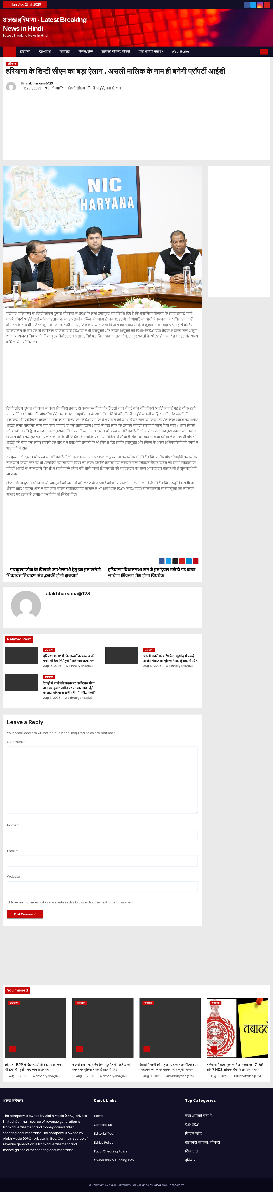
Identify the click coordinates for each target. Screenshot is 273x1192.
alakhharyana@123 (39, 83)
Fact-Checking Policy (111, 1151)
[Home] (9, 52)
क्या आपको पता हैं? (151, 52)
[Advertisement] (126, 126)
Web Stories (181, 52)
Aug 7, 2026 (219, 1076)
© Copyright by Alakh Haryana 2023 (112, 1185)
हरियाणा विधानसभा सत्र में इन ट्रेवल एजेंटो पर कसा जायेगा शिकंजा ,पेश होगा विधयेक (151, 572)
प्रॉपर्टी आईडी (95, 88)
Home (98, 1116)
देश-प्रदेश (45, 52)
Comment (16, 741)
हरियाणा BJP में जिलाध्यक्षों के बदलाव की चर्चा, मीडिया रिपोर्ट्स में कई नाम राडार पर (68, 658)
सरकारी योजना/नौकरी (116, 52)
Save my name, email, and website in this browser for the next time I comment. (72, 902)
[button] (255, 51)
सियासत (65, 52)
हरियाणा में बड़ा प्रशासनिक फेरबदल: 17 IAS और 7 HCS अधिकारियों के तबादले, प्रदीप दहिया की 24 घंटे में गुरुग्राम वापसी (235, 1070)
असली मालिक (56, 88)
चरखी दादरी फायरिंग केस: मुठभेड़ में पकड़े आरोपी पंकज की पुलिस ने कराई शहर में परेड (170, 658)
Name (13, 825)
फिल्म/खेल (86, 52)
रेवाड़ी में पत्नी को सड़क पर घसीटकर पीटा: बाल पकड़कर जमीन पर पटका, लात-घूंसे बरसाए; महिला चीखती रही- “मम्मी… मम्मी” (69, 688)
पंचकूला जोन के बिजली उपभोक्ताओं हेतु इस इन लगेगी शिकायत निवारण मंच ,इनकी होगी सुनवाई (53, 572)
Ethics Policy (103, 1142)
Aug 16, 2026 (52, 666)
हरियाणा (25, 52)
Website (13, 876)
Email (12, 851)
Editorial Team (105, 1133)
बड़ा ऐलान (113, 88)
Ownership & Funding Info (114, 1160)
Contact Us (103, 1125)
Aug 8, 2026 (52, 698)
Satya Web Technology (168, 1185)
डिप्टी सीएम (76, 88)
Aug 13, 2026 (152, 666)
